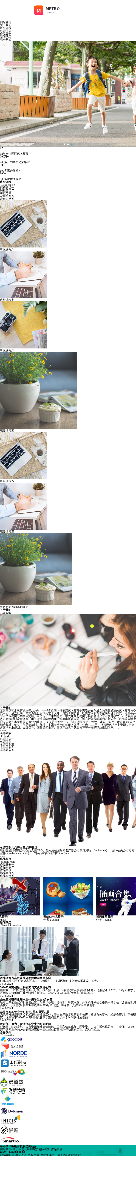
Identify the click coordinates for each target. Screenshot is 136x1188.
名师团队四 (7, 747)
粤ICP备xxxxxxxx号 (70, 1154)
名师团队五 (7, 750)
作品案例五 (7, 875)
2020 (10, 983)
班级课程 (5, 27)
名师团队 (5, 30)
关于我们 (5, 25)
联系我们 (5, 39)
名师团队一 (7, 738)
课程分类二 (7, 190)
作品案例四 (7, 872)
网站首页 (5, 22)
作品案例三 (7, 870)
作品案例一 (7, 864)
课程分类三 (7, 193)
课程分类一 (7, 187)
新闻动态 (5, 36)
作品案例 (5, 33)
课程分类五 (7, 198)
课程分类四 (7, 196)
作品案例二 (7, 867)
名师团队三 (7, 744)
